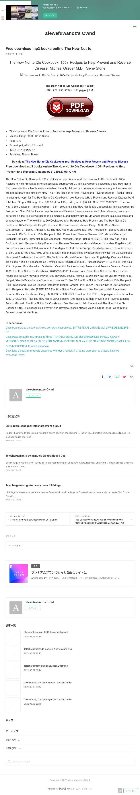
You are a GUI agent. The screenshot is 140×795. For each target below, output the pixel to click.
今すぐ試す (50, 15)
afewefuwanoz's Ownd (70, 33)
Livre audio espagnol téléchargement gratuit (33, 426)
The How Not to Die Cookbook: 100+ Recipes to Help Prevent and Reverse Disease (76, 161)
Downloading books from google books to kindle (48, 682)
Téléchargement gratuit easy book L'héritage (33, 485)
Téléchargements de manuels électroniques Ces (35, 455)
